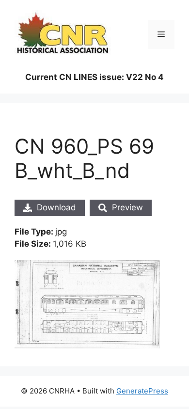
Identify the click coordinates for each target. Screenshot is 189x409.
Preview (127, 207)
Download (56, 207)
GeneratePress (142, 390)
